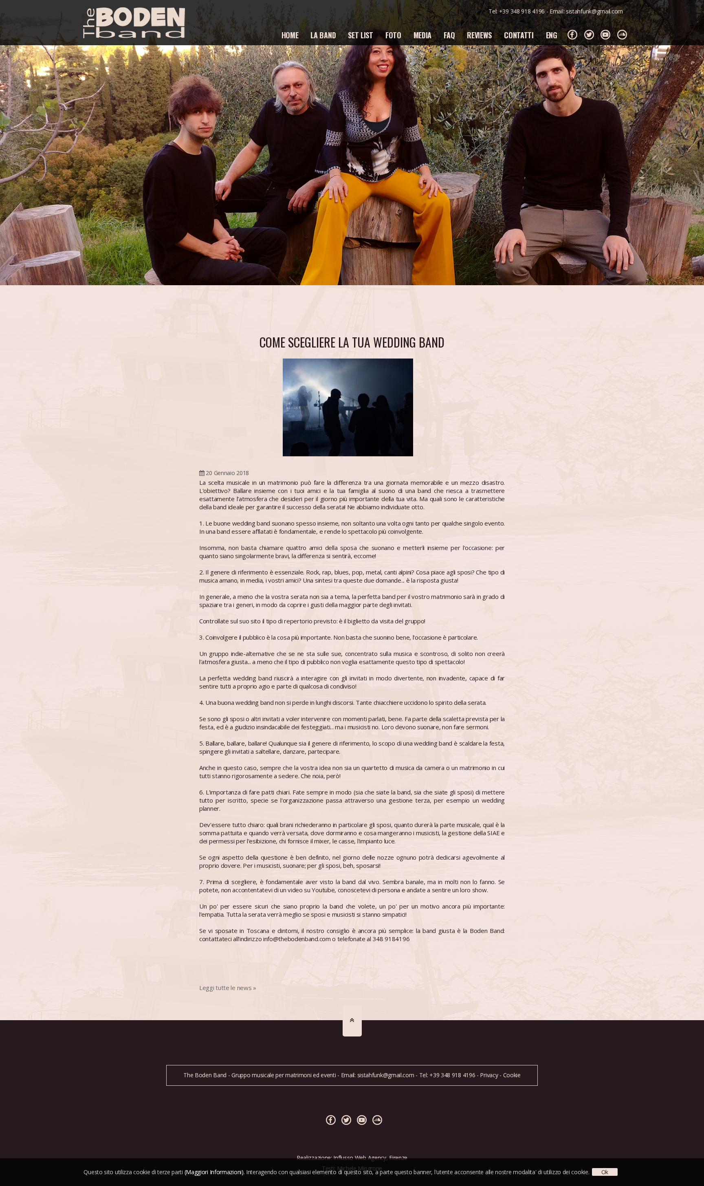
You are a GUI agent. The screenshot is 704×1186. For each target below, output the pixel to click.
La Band (323, 35)
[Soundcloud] (622, 35)
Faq (449, 35)
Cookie (512, 1075)
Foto (393, 35)
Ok (604, 1172)
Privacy (489, 1075)
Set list (360, 35)
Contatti (519, 35)
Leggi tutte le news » (227, 988)
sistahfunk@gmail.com (594, 11)
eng (551, 35)
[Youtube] (605, 35)
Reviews (479, 35)
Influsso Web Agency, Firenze (370, 1158)
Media (423, 35)
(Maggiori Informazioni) (214, 1172)
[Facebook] (572, 35)
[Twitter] (589, 35)
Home (290, 35)
